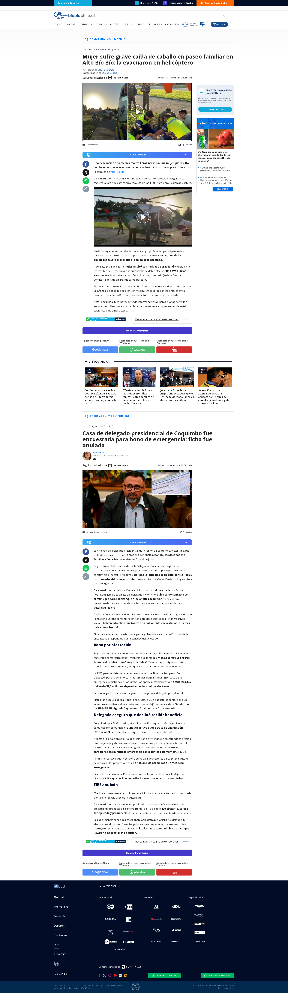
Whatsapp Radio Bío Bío (219, 975)
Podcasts (58, 24)
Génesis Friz (99, 452)
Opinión (140, 24)
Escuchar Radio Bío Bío (216, 3)
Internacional (86, 24)
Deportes (114, 24)
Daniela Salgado (105, 70)
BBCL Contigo (172, 24)
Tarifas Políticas (62, 973)
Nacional (71, 24)
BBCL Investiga (155, 24)
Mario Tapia (110, 73)
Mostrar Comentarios (137, 330)
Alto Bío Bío (117, 171)
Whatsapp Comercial (166, 975)
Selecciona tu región (69, 3)
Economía (102, 24)
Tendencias (128, 24)
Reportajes (60, 954)
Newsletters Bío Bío (149, 3)
